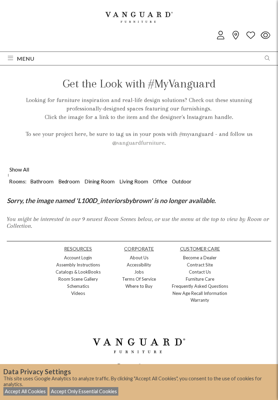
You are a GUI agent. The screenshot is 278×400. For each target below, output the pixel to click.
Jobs (139, 272)
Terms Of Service (139, 279)
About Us (139, 257)
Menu (26, 58)
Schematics (78, 286)
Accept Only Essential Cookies (84, 391)
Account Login (78, 257)
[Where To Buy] (235, 35)
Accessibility (139, 264)
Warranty (200, 300)
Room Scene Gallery (78, 279)
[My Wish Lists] (250, 35)
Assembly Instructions (78, 264)
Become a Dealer (200, 257)
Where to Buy (139, 286)
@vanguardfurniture (138, 142)
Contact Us (200, 272)
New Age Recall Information (200, 293)
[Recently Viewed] (265, 35)
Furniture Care (200, 279)
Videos (78, 293)
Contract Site (200, 264)
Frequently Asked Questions (200, 286)
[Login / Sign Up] (220, 35)
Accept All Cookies (25, 391)
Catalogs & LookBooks (78, 272)
